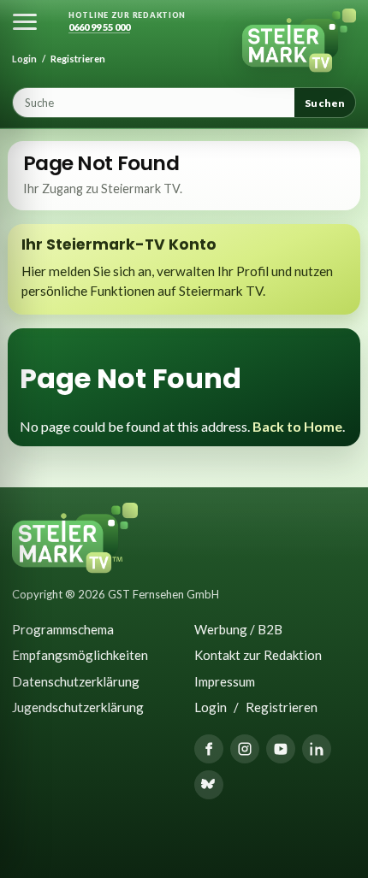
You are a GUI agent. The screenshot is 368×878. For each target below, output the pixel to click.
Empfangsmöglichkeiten (80, 655)
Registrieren (77, 58)
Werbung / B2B (238, 629)
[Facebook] (208, 748)
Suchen (325, 103)
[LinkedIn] (316, 748)
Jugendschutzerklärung (78, 707)
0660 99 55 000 (99, 26)
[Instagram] (244, 748)
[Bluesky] (208, 784)
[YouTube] (280, 748)
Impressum (224, 681)
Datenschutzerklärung (75, 681)
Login (24, 58)
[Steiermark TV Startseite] (299, 41)
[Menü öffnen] (25, 21)
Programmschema (63, 629)
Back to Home (297, 426)
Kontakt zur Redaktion (258, 655)
